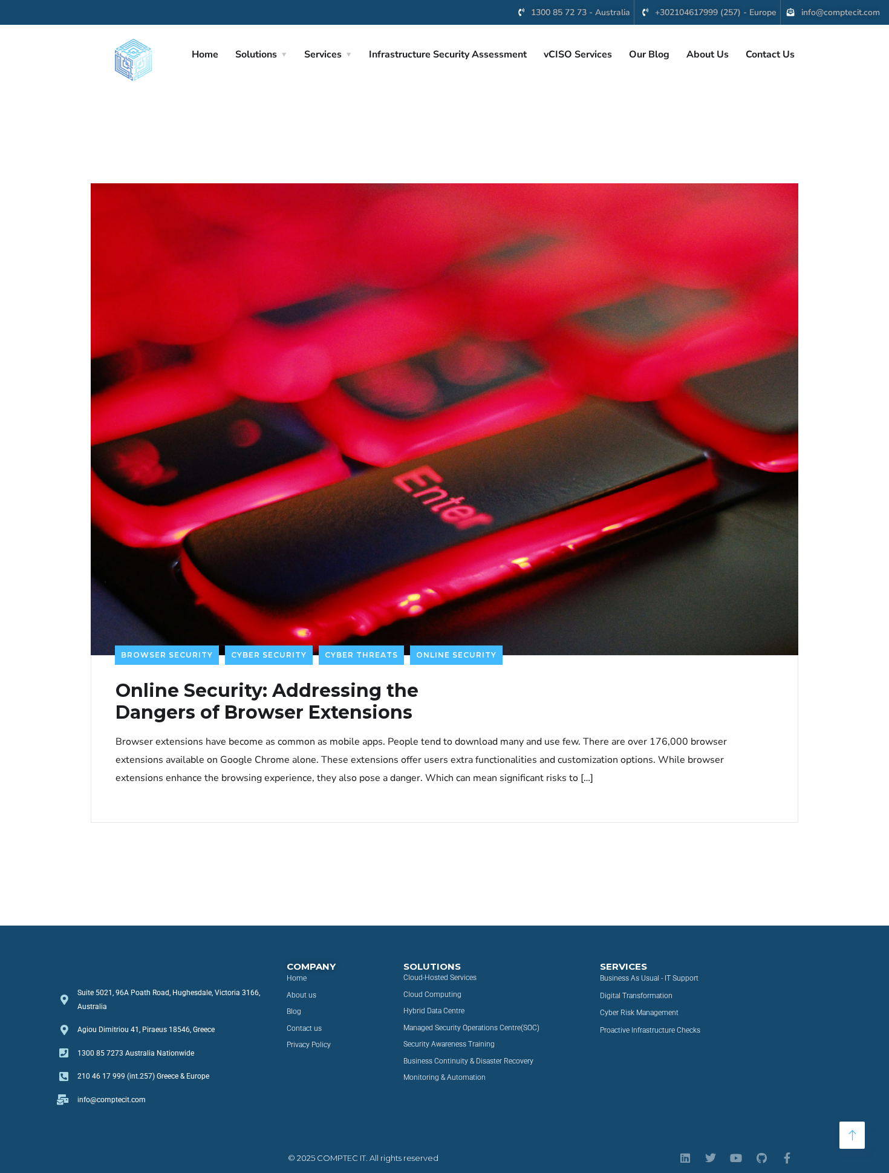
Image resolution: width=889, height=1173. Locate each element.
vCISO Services (578, 54)
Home (205, 54)
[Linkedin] (685, 1157)
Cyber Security (269, 654)
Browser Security (167, 654)
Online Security (456, 654)
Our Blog (649, 54)
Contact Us (770, 54)
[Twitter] (710, 1157)
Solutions (256, 54)
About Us (707, 54)
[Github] (761, 1157)
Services (323, 54)
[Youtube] (736, 1157)
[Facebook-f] (786, 1157)
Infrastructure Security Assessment (448, 54)
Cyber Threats (361, 654)
